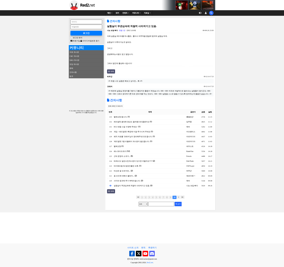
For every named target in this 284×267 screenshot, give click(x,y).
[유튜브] (145, 253)
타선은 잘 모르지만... (123, 171)
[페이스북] (132, 253)
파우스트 (189, 146)
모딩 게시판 (74, 64)
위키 (117, 13)
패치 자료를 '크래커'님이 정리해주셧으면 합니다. (134, 136)
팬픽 (71, 68)
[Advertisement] (86, 94)
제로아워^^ (190, 176)
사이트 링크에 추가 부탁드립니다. (128, 181)
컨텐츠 (124, 13)
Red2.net (150, 262)
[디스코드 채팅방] (152, 253)
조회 (203, 112)
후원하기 (152, 247)
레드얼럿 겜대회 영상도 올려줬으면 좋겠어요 (133, 122)
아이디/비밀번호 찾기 (90, 41)
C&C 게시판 (74, 56)
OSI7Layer (190, 166)
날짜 (210, 112)
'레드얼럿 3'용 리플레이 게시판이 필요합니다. (133, 141)
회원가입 (76, 41)
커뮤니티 (135, 13)
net (87, 5)
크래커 (109, 86)
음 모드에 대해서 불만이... (125, 176)
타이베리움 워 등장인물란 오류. (127, 166)
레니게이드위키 (122, 151)
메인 (109, 13)
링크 (71, 76)
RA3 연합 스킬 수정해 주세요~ (127, 127)
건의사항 (114, 21)
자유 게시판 (74, 52)
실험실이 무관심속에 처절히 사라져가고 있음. (133, 186)
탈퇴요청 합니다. (122, 117)
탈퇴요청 (119, 146)
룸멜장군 (189, 117)
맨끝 (182, 197)
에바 (188, 127)
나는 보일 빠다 (112, 30)
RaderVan (189, 151)
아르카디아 (190, 136)
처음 (138, 197)
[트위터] (138, 253)
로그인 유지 (77, 38)
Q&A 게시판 (74, 60)
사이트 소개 (132, 247)
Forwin (188, 156)
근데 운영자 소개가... (123, 156)
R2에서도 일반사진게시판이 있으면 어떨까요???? (134, 161)
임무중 (189, 122)
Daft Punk (190, 161)
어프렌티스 (190, 132)
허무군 (109, 77)
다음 (178, 197)
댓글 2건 (122, 30)
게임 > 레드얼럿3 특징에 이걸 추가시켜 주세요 (133, 132)
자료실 (146, 13)
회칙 (143, 247)
